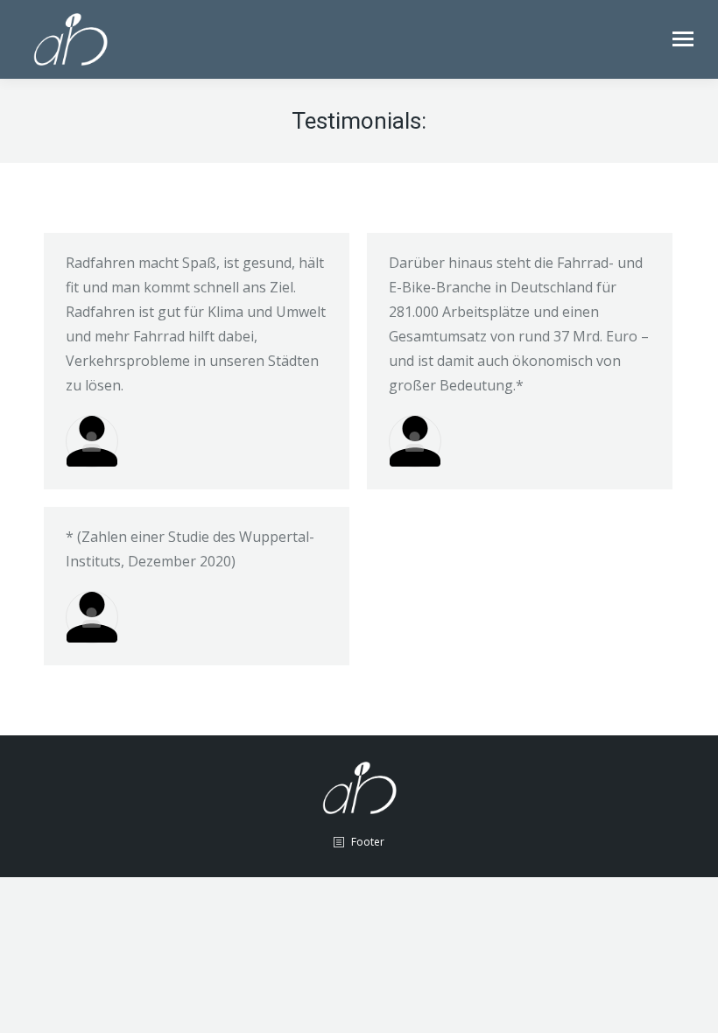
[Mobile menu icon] (682, 39)
